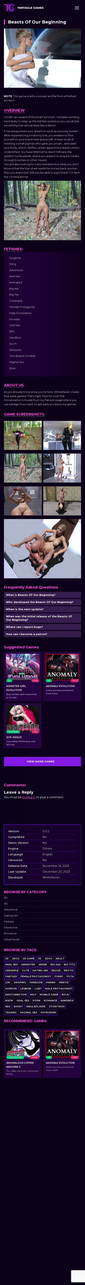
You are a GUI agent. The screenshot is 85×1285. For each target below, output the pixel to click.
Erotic (69, 970)
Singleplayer (35, 1006)
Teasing (11, 1012)
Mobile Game (49, 994)
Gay (7, 982)
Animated (28, 964)
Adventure (11, 909)
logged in (28, 797)
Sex (7, 1006)
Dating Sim (11, 915)
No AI (65, 994)
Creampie (12, 970)
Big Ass (55, 964)
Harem (50, 982)
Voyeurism (48, 1012)
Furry (59, 976)
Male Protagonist (59, 988)
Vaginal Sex (28, 1012)
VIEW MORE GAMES (41, 761)
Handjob (35, 982)
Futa (70, 976)
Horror (11, 988)
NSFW (9, 1000)
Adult (60, 958)
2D (6, 897)
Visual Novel (11, 939)
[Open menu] (77, 7)
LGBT (38, 988)
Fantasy (9, 921)
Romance (10, 933)
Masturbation (16, 994)
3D (6, 903)
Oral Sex (22, 1000)
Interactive (11, 927)
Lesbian (25, 988)
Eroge (55, 970)
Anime (43, 964)
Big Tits (69, 964)
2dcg (15, 958)
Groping (20, 982)
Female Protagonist (36, 976)
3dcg (48, 958)
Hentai (64, 982)
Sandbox (67, 1000)
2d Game (29, 958)
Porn (36, 1000)
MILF (33, 994)
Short (18, 1006)
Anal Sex (11, 964)
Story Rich (57, 1006)
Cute (25, 970)
